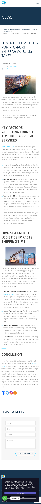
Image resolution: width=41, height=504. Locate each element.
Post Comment (24, 454)
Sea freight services (8, 147)
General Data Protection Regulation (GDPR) (20, 487)
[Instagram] (11, 393)
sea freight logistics (9, 294)
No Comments (9, 69)
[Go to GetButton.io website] (5, 502)
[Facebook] (3, 393)
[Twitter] (7, 393)
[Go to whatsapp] (4, 498)
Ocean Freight (13, 66)
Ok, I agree (20, 493)
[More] (15, 393)
